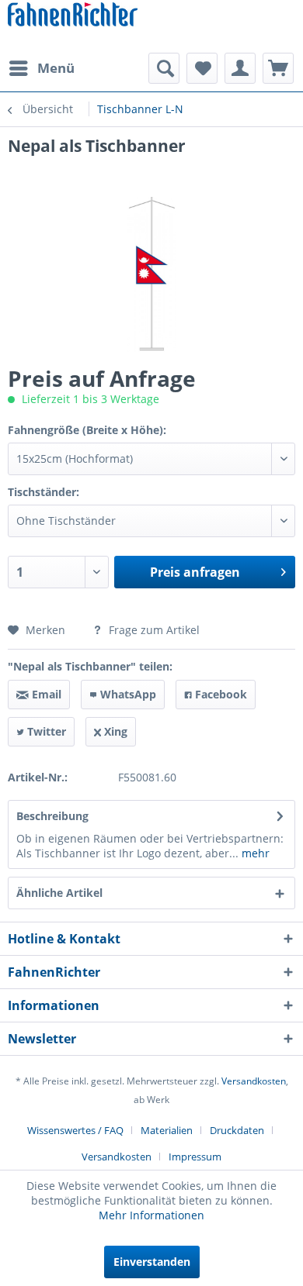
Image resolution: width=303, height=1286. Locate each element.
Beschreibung (52, 815)
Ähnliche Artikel (59, 892)
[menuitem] (41, 68)
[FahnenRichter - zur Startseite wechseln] (73, 15)
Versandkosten (253, 1081)
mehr (254, 853)
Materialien (167, 1130)
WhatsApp (126, 694)
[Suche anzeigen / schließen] (163, 68)
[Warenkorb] (278, 68)
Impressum (195, 1157)
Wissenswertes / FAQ (75, 1130)
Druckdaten (237, 1130)
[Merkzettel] (202, 68)
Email (45, 694)
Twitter (45, 731)
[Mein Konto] (240, 68)
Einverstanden (151, 1261)
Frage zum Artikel (153, 629)
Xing (114, 731)
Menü (56, 68)
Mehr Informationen (151, 1215)
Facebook (219, 694)
